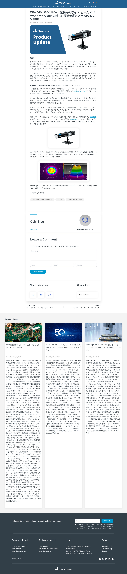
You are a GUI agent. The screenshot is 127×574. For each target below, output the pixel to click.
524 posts (33, 229)
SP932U (93, 117)
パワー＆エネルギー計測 (38, 6)
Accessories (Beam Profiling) (42, 199)
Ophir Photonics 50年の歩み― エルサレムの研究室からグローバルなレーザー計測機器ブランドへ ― (63, 347)
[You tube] (106, 559)
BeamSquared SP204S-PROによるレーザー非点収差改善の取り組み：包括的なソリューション (103, 347)
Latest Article (43, 546)
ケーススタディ (74, 6)
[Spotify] (113, 559)
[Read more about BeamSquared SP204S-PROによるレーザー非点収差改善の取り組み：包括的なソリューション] (103, 332)
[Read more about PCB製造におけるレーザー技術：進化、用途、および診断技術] (23, 332)
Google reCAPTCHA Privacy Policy (78, 551)
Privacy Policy (70, 549)
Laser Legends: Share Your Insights (78, 546)
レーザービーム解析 (54, 6)
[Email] (49, 295)
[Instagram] (103, 559)
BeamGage (73, 119)
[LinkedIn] (41, 295)
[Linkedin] (109, 559)
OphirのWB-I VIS (79, 91)
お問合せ (93, 6)
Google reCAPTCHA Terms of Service (79, 553)
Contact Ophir (84, 295)
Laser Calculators (45, 551)
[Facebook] (33, 295)
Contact (104, 551)
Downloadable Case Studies (48, 549)
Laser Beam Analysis (19, 551)
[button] (90, 3)
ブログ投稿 (33, 22)
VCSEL (60, 199)
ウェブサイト (85, 6)
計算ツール (64, 6)
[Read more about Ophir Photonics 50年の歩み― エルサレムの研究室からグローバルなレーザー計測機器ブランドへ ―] (63, 332)
